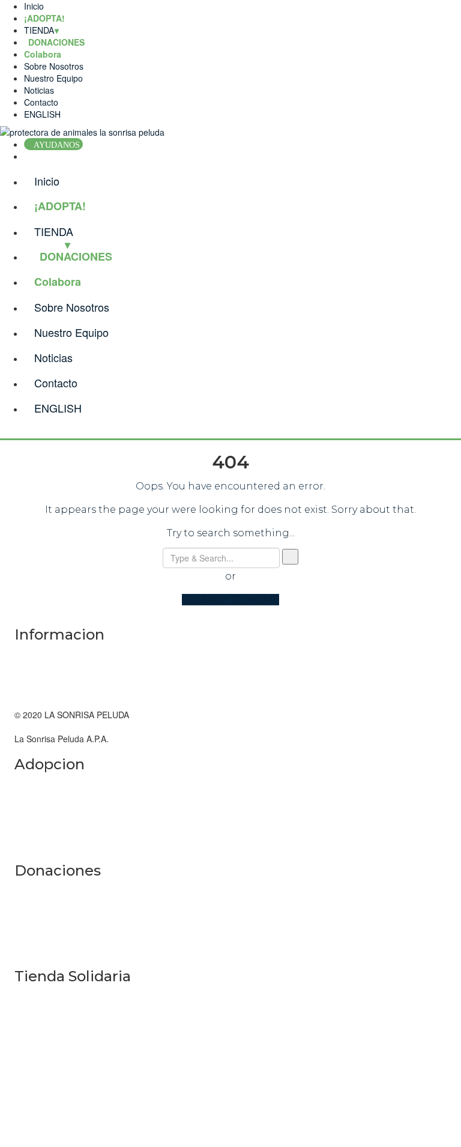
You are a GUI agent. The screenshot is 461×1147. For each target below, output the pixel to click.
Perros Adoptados (48, 785)
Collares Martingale (51, 997)
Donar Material (42, 915)
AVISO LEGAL (41, 655)
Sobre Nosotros (53, 66)
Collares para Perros (53, 1045)
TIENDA (39, 30)
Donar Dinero (39, 891)
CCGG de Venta (45, 703)
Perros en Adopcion (51, 809)
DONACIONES (76, 256)
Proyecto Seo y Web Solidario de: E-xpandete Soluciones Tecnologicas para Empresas (179, 1081)
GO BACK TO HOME (230, 599)
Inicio (34, 6)
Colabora (42, 54)
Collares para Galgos (54, 1021)
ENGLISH (42, 114)
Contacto (41, 102)
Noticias (39, 90)
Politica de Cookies (50, 667)
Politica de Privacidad (54, 691)
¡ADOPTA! (44, 18)
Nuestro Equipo (53, 78)
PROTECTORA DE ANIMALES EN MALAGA (97, 727)
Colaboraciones (44, 939)
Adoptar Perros (43, 833)
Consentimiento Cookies (60, 679)
